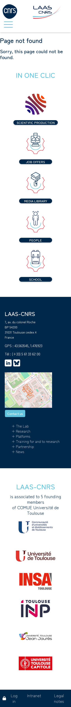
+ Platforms (21, 436)
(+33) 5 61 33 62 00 (26, 353)
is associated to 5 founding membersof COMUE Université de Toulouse (35, 504)
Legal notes (59, 698)
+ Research (21, 431)
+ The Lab (20, 425)
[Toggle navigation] (8, 24)
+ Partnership (23, 446)
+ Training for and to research (36, 441)
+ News (18, 451)
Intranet (34, 695)
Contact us (15, 413)
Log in (14, 698)
